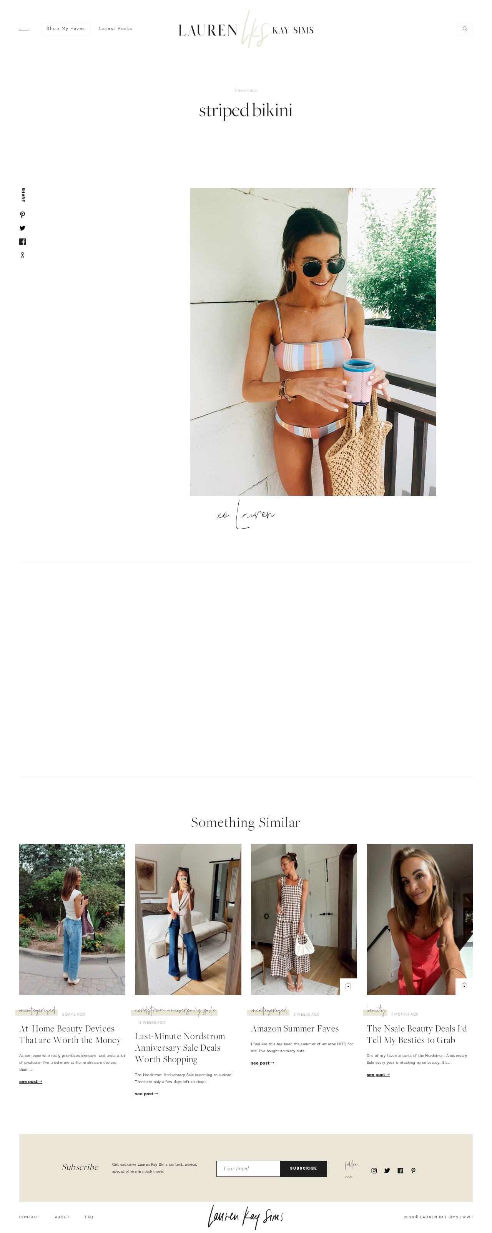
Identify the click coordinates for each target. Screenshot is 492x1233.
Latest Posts (116, 29)
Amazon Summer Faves (295, 1029)
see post (29, 1082)
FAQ (89, 1217)
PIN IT (317, 342)
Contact (29, 1217)
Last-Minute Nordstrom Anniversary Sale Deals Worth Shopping (180, 1049)
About (62, 1217)
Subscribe (303, 1168)
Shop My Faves (66, 29)
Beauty (376, 1011)
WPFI (467, 1217)
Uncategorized (37, 1011)
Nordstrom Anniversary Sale (175, 1011)
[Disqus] (246, 668)
